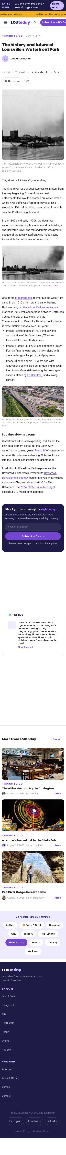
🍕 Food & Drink (31, 925)
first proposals (23, 297)
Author (10, 925)
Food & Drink (8, 996)
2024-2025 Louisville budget (37, 487)
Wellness (33, 951)
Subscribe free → (33, 536)
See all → (58, 739)
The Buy (52, 942)
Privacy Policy (22, 1131)
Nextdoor (14, 81)
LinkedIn (52, 1121)
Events (36, 942)
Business (54, 925)
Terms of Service (42, 1131)
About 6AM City (10, 1078)
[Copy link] (27, 81)
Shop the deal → (26, 647)
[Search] (35, 22)
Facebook (41, 72)
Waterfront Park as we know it (41, 307)
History (28, 933)
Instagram (15, 1121)
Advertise (7, 1069)
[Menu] (5, 22)
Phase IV (40, 450)
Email (21, 72)
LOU (20, 22)
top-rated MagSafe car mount (37, 627)
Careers (6, 1087)
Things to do (12, 36)
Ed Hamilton (34, 375)
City (13, 933)
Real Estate (48, 933)
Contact (6, 1096)
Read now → (56, 5)
